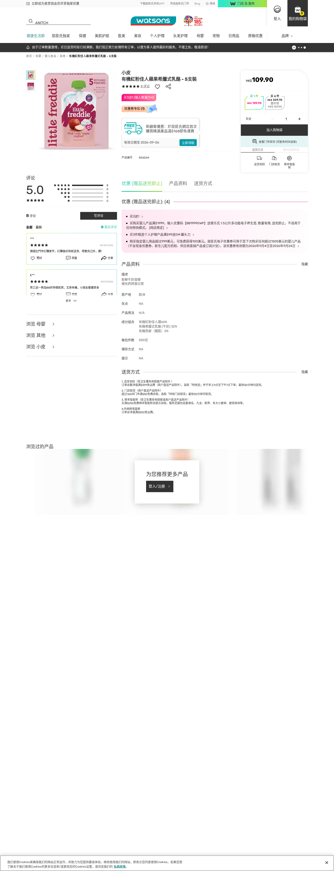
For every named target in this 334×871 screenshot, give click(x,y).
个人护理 (157, 36)
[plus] (299, 119)
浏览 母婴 (36, 324)
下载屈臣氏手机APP (152, 3)
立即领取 (188, 143)
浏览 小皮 (36, 347)
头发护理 (180, 36)
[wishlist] (157, 86)
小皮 (126, 73)
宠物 (216, 36)
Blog (197, 3)
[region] (167, 863)
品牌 (285, 36)
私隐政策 (120, 866)
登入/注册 (157, 486)
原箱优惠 (255, 36)
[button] (297, 13)
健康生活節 (36, 36)
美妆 (137, 36)
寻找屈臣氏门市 (179, 3)
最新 (39, 227)
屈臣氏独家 (61, 36)
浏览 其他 (36, 335)
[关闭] (327, 863)
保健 (82, 36)
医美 (121, 36)
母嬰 (200, 36)
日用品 (233, 36)
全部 (29, 227)
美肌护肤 (102, 36)
